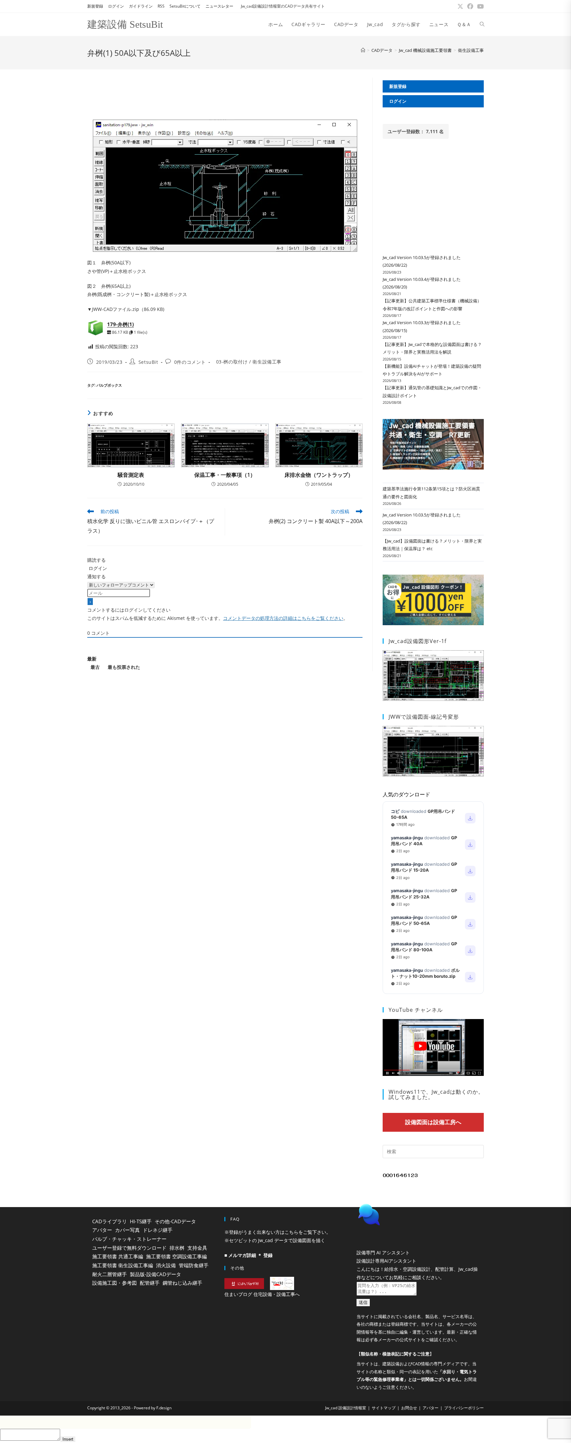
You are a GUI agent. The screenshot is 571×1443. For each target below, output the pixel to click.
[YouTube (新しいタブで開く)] (479, 6)
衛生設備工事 (471, 50)
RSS (161, 6)
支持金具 (197, 1247)
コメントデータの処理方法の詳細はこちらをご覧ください (283, 618)
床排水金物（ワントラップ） (319, 474)
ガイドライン (141, 6)
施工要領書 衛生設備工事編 (122, 1265)
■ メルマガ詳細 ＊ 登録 (248, 1255)
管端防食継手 (194, 1265)
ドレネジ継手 (157, 1230)
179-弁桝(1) (120, 324)
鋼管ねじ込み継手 (182, 1282)
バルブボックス (109, 385)
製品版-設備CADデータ (155, 1274)
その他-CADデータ (175, 1221)
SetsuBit (148, 362)
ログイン (116, 6)
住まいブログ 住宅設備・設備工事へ (262, 1294)
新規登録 (95, 6)
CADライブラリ (109, 1221)
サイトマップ (384, 1424)
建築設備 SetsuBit (125, 24)
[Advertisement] (224, 92)
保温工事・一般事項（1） (224, 474)
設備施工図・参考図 (114, 1282)
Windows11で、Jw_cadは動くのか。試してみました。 (436, 1094)
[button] (418, 1231)
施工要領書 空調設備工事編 (176, 1256)
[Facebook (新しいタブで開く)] (470, 6)
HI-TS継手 (141, 1221)
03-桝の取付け (232, 362)
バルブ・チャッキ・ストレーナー (129, 1238)
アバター (102, 1230)
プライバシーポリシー (464, 1424)
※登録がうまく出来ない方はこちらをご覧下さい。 (277, 1232)
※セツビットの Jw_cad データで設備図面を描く (274, 1240)
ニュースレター (219, 6)
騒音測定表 (131, 474)
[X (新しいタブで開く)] (460, 6)
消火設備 (166, 1265)
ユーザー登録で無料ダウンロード (129, 1247)
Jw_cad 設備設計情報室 (345, 1424)
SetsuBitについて (185, 6)
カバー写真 (127, 1230)
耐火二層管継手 (109, 1274)
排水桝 (177, 1247)
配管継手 (150, 1282)
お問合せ (409, 1424)
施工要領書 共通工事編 (117, 1256)
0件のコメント (190, 362)
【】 (395, 1371)
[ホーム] (363, 50)
